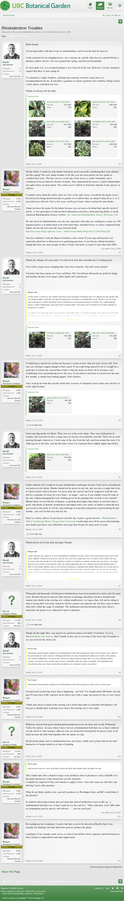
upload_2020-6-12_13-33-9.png (59, 398)
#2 (120, 252)
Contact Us (98, 888)
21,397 (18, 620)
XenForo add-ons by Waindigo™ (15, 898)
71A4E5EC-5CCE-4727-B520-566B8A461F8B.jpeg (66, 141)
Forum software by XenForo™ (23, 891)
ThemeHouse (38, 894)
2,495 (18, 199)
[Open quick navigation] (120, 21)
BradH (57, 32)
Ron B (6, 611)
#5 (120, 477)
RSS (122, 888)
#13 (119, 861)
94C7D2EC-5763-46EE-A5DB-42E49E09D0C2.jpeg (67, 122)
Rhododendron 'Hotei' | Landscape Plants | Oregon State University (71, 519)
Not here (17, 626)
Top (117, 888)
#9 (120, 672)
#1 (120, 164)
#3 (120, 356)
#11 (119, 756)
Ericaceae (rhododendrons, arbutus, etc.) (29, 32)
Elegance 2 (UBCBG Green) (12, 888)
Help (107, 888)
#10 (119, 717)
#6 (120, 529)
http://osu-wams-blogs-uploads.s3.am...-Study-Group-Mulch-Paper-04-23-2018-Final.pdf (68, 231)
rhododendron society (19, 36)
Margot (6, 189)
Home (113, 888)
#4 (120, 420)
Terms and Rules (116, 891)
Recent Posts (9, 15)
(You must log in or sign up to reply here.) (106, 867)
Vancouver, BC (15, 76)
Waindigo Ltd (39, 898)
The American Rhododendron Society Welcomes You (92, 214)
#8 (120, 620)
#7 (120, 586)
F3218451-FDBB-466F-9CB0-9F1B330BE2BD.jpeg (67, 333)
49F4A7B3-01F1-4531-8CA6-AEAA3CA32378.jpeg (66, 102)
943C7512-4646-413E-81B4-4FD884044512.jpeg (66, 455)
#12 (119, 816)
